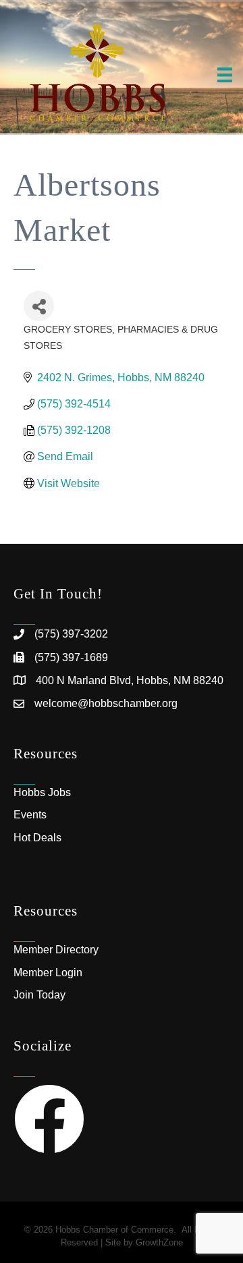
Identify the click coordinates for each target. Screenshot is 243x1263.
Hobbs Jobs (42, 792)
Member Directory (56, 949)
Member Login (48, 972)
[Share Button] (39, 306)
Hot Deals (37, 837)
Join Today (39, 995)
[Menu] (225, 75)
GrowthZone (159, 1242)
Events (30, 814)
